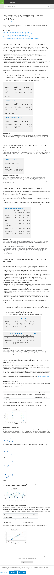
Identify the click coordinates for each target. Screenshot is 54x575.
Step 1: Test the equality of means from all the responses (16, 32)
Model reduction (18, 68)
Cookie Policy (17, 570)
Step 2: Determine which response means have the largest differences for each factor (22, 33)
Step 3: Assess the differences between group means (15, 35)
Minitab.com (8, 556)
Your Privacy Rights (3, 572)
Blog (28, 556)
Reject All (13, 572)
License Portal (16, 556)
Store (23, 556)
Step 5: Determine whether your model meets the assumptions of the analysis (21, 38)
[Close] (51, 567)
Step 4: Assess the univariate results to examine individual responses (19, 36)
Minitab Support (10, 2)
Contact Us (34, 556)
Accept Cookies (22, 572)
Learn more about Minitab (8, 21)
